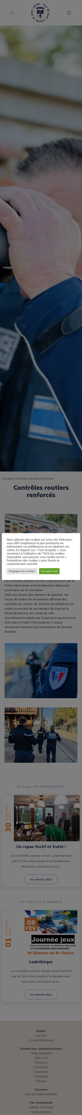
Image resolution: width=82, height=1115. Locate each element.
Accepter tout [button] (49, 571)
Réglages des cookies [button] (22, 571)
